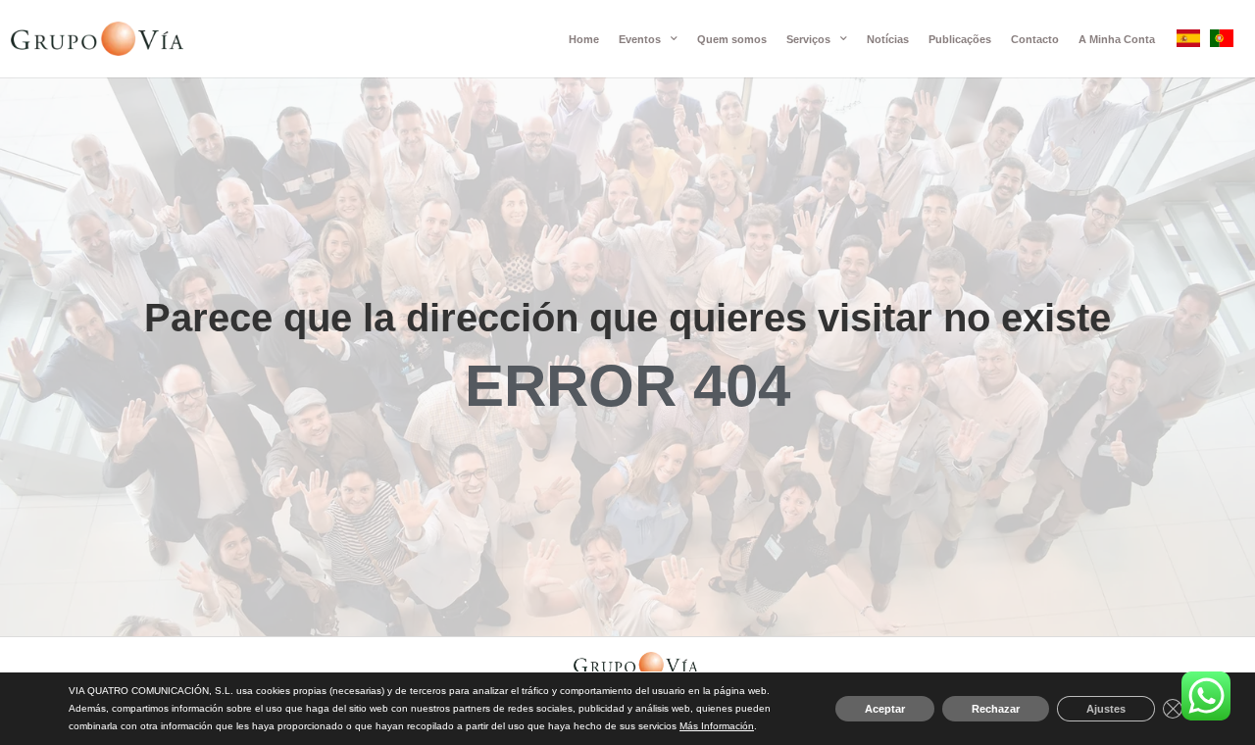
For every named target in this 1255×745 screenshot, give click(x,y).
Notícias (888, 39)
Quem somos (732, 39)
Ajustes (1106, 709)
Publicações (960, 39)
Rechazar (996, 709)
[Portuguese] (1221, 41)
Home (584, 39)
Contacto (1035, 39)
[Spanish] (1188, 41)
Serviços (808, 39)
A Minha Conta (1117, 39)
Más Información (716, 725)
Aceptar (885, 709)
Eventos (640, 39)
